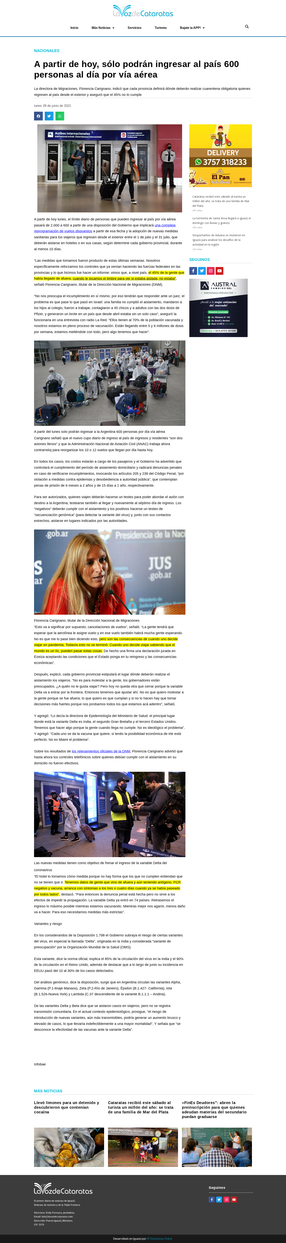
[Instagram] (211, 271)
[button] (247, 26)
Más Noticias (101, 27)
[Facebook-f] (193, 271)
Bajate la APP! (190, 27)
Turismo (161, 27)
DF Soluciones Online (159, 1238)
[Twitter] (202, 271)
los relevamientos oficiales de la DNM (101, 751)
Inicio (74, 27)
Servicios (134, 27)
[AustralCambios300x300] (218, 336)
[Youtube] (219, 271)
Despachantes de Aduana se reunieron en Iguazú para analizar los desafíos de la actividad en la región (218, 239)
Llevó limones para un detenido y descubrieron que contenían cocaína (66, 1107)
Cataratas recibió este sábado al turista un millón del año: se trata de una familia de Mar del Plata (220, 201)
